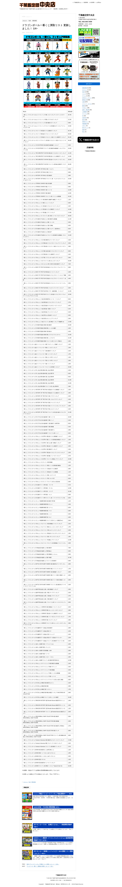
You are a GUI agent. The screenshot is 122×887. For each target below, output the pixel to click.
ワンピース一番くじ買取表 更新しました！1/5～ (40, 866)
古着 (83, 101)
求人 (83, 131)
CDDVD (84, 117)
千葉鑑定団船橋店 (90, 151)
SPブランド (85, 127)
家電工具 (84, 99)
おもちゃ (26, 782)
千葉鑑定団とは (77, 2)
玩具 (30, 782)
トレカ (84, 94)
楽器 (83, 129)
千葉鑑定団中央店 (61, 875)
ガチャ (84, 125)
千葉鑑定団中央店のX (91, 140)
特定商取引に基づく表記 (55, 880)
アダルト (84, 107)
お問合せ (99, 2)
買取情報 (33, 782)
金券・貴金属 (85, 109)
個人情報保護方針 (68, 880)
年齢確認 (84, 123)
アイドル (84, 113)
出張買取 (92, 2)
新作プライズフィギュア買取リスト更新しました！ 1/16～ (43, 864)
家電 (83, 105)
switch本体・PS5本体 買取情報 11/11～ (47, 807)
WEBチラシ (85, 121)
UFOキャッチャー (87, 97)
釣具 (83, 119)
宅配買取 (86, 2)
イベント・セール (87, 103)
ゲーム (84, 96)
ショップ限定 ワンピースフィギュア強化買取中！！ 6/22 (53, 794)
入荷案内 (84, 111)
